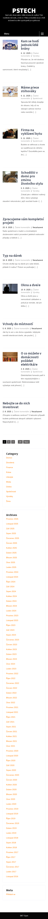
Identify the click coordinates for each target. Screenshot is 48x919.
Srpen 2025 (11, 533)
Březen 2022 (11, 698)
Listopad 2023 (12, 620)
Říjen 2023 (10, 625)
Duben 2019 (11, 828)
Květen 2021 (11, 736)
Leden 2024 (11, 611)
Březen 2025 (11, 557)
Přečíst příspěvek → (13, 76)
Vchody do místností (18, 324)
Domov (9, 458)
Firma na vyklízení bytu (31, 132)
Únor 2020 (10, 799)
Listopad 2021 (12, 712)
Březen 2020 (11, 794)
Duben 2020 (11, 789)
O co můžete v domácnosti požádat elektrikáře (31, 359)
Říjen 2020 (10, 760)
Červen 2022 (11, 688)
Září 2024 (10, 586)
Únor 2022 (10, 702)
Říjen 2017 (10, 857)
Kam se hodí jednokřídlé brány (30, 45)
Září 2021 (10, 722)
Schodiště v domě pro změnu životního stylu (32, 178)
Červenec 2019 (12, 823)
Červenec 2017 (12, 867)
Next (26, 442)
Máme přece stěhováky (30, 89)
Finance (9, 467)
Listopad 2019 (12, 814)
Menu (6, 33)
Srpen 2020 (11, 770)
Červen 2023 (11, 644)
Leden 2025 (11, 567)
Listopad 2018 (12, 838)
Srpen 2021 (11, 727)
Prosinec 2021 (12, 707)
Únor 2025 (10, 562)
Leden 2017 (11, 872)
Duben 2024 (11, 601)
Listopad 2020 (12, 756)
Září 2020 (10, 765)
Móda (8, 482)
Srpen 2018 (11, 843)
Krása (8, 472)
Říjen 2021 (10, 717)
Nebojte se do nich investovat (16, 405)
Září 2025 (10, 528)
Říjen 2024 (10, 582)
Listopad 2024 (12, 577)
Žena (8, 501)
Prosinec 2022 (12, 673)
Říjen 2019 (10, 818)
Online (9, 487)
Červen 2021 (11, 731)
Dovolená (10, 462)
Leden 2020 (11, 804)
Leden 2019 (11, 833)
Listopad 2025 (12, 524)
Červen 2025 (11, 543)
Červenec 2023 (12, 640)
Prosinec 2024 (12, 572)
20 (20, 442)
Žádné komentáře (22, 227)
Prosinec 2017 (12, 852)
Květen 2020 (11, 785)
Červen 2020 (11, 780)
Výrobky (36, 56)
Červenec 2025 (12, 538)
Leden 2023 (11, 669)
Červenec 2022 (12, 683)
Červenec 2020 (12, 775)
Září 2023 (10, 630)
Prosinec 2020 (12, 751)
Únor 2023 (10, 664)
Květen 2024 (11, 596)
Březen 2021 (11, 741)
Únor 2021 (10, 746)
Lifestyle (9, 477)
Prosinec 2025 (12, 519)
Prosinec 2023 (12, 615)
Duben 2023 (11, 654)
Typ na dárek (12, 255)
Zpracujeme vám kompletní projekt (23, 221)
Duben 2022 (11, 693)
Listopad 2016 (12, 876)
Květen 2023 (11, 649)
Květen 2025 (11, 548)
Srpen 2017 (11, 862)
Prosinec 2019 (12, 809)
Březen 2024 (11, 606)
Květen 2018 (11, 847)
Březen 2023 (11, 659)
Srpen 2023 (11, 635)
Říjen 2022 (10, 678)
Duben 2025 (11, 553)
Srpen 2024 (11, 591)
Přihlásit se (10, 894)
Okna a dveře (30, 285)
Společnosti (37, 98)
